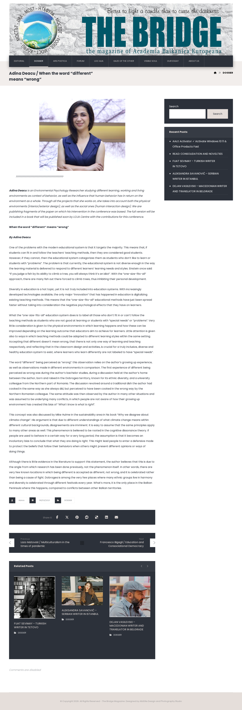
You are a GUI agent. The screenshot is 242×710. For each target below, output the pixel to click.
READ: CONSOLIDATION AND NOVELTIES (198, 154)
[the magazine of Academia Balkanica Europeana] (121, 30)
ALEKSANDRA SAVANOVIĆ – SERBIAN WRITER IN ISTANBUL (196, 176)
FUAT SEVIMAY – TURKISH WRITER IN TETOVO (194, 163)
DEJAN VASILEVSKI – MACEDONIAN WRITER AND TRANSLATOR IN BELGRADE (200, 188)
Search (173, 106)
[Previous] (141, 566)
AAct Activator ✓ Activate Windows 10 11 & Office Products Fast (200, 143)
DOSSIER (68, 500)
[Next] (147, 566)
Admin (22, 500)
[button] (57, 517)
